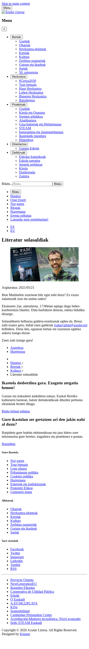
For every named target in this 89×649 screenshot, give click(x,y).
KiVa (13, 607)
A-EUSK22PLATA (24, 603)
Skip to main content (16, 3)
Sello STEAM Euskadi (26, 623)
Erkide (14, 595)
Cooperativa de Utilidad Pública (32, 591)
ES (12, 227)
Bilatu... (7, 184)
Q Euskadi (17, 599)
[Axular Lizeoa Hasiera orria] (13, 12)
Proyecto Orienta (21, 580)
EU (12, 230)
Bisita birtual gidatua (16, 411)
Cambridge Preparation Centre (31, 615)
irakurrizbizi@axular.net (70, 325)
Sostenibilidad (20, 611)
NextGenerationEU (23, 584)
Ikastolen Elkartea (22, 588)
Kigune (25, 634)
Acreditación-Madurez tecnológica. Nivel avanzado (45, 619)
